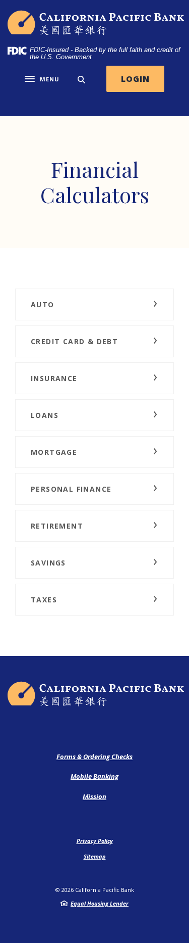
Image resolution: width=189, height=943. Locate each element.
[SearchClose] (82, 79)
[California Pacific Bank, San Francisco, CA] (96, 22)
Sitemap (95, 856)
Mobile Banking (94, 776)
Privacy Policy (95, 840)
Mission (94, 796)
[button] (94, 304)
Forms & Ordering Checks (94, 756)
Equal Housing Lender (100, 903)
